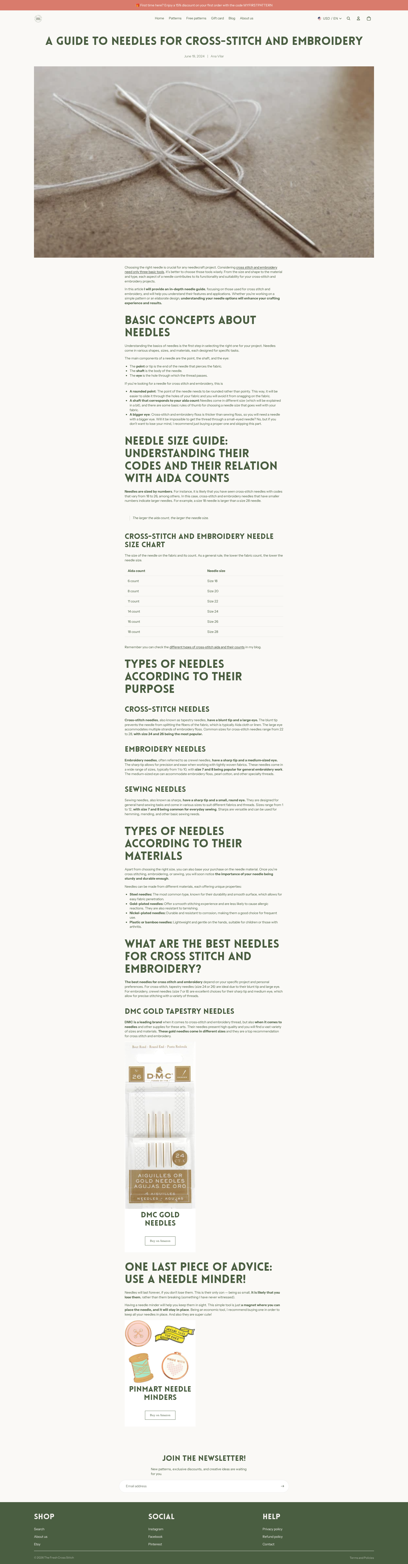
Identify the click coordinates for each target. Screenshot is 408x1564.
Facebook (155, 1536)
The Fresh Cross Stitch (59, 1557)
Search (39, 1529)
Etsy (37, 1544)
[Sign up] (282, 1486)
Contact (268, 1544)
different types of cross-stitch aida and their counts (207, 647)
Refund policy (273, 1536)
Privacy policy (272, 1529)
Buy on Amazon (160, 1241)
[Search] (348, 18)
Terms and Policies (362, 1558)
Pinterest (155, 1544)
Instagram (155, 1529)
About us (40, 1536)
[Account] (358, 18)
